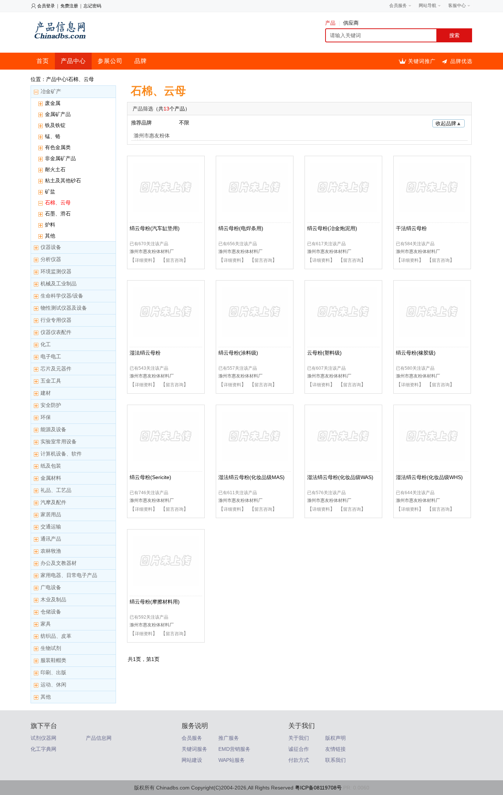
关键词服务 (194, 749)
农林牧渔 (51, 551)
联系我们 (335, 760)
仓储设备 (51, 612)
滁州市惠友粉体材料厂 (152, 136)
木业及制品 (53, 599)
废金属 (52, 103)
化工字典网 (43, 749)
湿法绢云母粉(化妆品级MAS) (251, 477)
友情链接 (335, 749)
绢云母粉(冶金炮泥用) (332, 228)
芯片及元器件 (56, 369)
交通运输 (51, 527)
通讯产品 (51, 539)
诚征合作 (298, 749)
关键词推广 (422, 61)
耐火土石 (55, 169)
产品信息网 (99, 738)
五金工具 (51, 381)
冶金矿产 (51, 91)
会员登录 (46, 5)
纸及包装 (51, 466)
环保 (46, 417)
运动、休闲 (53, 684)
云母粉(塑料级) (324, 353)
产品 (330, 23)
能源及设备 (53, 429)
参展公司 (110, 61)
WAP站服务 (231, 760)
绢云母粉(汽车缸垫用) (155, 228)
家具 (46, 624)
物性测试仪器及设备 (64, 308)
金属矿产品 (58, 114)
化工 (46, 344)
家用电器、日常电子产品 (69, 575)
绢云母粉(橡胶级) (416, 353)
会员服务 (192, 738)
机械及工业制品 (59, 283)
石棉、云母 (58, 202)
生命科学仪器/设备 (62, 296)
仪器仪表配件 (56, 332)
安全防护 (51, 405)
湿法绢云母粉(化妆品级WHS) (429, 477)
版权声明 (335, 738)
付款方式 (298, 760)
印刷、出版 (53, 672)
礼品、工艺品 (56, 490)
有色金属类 (58, 147)
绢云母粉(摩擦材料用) (155, 602)
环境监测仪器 (56, 271)
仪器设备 (51, 247)
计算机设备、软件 (61, 454)
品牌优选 (461, 61)
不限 (184, 123)
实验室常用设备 (59, 441)
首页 (42, 61)
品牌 (140, 61)
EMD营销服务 (234, 749)
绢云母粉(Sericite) (150, 477)
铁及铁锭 (55, 125)
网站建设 (192, 760)
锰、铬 (52, 136)
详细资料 (143, 260)
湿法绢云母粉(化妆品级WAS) (340, 477)
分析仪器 (51, 259)
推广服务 (228, 738)
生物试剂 (51, 648)
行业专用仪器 (56, 320)
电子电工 (51, 356)
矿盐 (50, 191)
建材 (46, 393)
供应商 (351, 23)
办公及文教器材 (59, 563)
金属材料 (51, 478)
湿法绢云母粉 (145, 353)
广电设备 (51, 587)
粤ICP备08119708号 (318, 788)
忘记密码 (92, 5)
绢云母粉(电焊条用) (240, 228)
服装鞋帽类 (53, 660)
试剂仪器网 (43, 738)
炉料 (50, 225)
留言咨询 (174, 260)
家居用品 (51, 514)
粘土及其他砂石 (63, 180)
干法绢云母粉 (411, 228)
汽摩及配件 (53, 502)
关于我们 (298, 738)
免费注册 (69, 5)
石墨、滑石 (58, 214)
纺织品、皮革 (56, 636)
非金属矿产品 (60, 158)
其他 (50, 236)
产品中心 (73, 61)
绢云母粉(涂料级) (238, 353)
